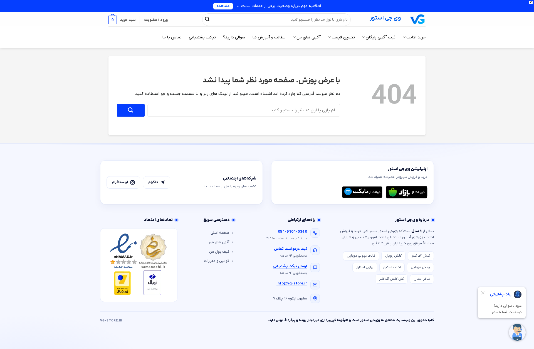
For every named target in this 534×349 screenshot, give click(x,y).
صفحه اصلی (220, 232)
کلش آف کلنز (421, 256)
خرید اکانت (416, 37)
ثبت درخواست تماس (290, 249)
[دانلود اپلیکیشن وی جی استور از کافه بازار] (406, 192)
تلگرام (153, 182)
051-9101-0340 (292, 231)
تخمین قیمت (343, 37)
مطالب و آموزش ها (269, 37)
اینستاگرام (120, 182)
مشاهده (223, 6)
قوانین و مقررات (216, 261)
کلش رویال (393, 256)
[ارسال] (207, 19)
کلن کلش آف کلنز (391, 279)
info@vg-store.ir (291, 283)
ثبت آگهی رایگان (380, 37)
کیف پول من (219, 251)
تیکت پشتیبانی (202, 37)
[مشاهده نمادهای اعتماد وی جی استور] (138, 265)
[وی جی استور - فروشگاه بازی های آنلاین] (417, 19)
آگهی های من (308, 37)
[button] (122, 20)
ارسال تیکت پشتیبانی (290, 266)
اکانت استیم (392, 267)
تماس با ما (172, 37)
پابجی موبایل (420, 267)
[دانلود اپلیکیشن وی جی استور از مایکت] (362, 192)
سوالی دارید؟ (234, 37)
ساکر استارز (422, 279)
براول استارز (364, 267)
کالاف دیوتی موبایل (361, 256)
